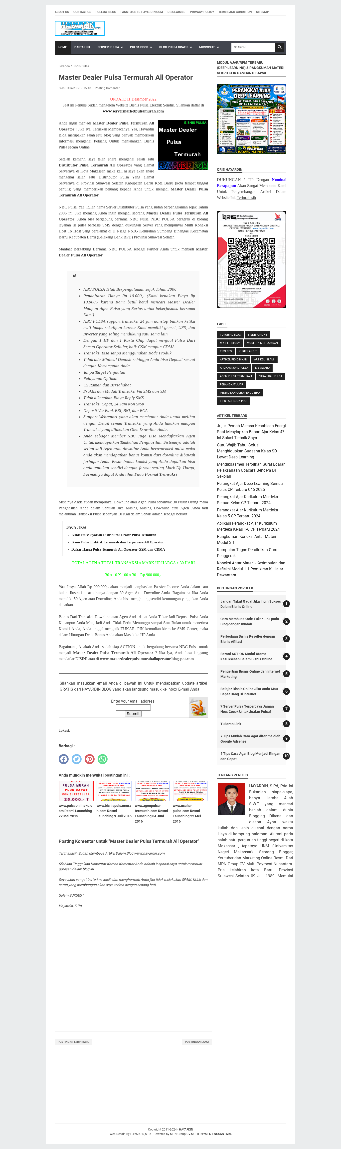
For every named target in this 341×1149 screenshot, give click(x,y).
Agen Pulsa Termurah (236, 376)
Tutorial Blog (230, 334)
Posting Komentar (107, 88)
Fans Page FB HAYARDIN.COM (142, 12)
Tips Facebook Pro (233, 401)
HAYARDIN (186, 1129)
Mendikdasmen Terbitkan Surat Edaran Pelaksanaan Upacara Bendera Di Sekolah (251, 470)
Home (62, 47)
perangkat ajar (231, 384)
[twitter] (77, 759)
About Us (62, 12)
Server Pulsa (108, 47)
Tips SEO (226, 351)
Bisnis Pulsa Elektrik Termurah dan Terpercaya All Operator (117, 542)
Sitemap (262, 12)
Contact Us (82, 12)
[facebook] (64, 759)
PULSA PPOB (139, 47)
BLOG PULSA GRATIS (173, 47)
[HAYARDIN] (80, 28)
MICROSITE (207, 47)
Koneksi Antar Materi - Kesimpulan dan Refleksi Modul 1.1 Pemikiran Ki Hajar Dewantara (251, 569)
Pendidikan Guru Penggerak (240, 392)
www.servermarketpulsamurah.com (133, 111)
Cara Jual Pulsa (270, 376)
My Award (262, 367)
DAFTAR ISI (82, 47)
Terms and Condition (235, 12)
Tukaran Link (230, 724)
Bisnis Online (257, 334)
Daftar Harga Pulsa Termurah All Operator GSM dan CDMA (118, 549)
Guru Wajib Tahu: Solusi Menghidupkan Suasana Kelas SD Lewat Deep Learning (247, 451)
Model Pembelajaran (262, 343)
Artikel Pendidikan (233, 359)
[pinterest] (90, 759)
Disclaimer (176, 12)
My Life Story (230, 343)
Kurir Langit (248, 351)
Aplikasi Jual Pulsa (234, 367)
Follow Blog (106, 12)
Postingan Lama (197, 1042)
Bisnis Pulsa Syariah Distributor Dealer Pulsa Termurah (113, 535)
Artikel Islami (264, 359)
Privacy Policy (202, 12)
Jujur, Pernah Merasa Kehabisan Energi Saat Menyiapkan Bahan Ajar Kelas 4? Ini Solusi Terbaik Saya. (251, 431)
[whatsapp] (103, 759)
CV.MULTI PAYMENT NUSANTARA (209, 1134)
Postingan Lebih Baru (73, 1042)
